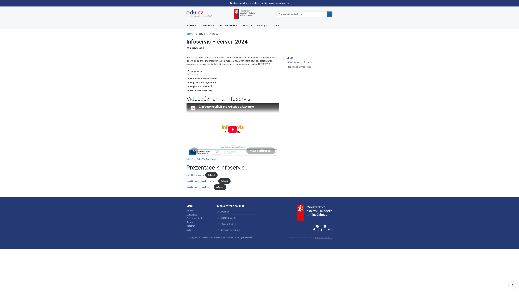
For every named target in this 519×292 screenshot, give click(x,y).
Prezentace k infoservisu (299, 67)
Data (275, 25)
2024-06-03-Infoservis (195, 175)
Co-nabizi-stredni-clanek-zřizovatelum (202, 181)
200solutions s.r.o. (323, 237)
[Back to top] (512, 285)
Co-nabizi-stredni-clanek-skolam (199, 187)
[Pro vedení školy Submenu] (237, 25)
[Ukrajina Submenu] (196, 25)
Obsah (290, 58)
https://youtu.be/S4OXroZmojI (201, 159)
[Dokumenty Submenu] (214, 25)
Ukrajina (190, 25)
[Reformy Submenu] (267, 25)
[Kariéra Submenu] (252, 25)
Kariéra (246, 25)
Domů (190, 34)
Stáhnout (211, 175)
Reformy (261, 25)
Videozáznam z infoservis (299, 62)
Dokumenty (207, 25)
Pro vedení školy (227, 25)
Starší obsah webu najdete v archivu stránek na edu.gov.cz (261, 3)
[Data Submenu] (279, 25)
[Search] (329, 14)
